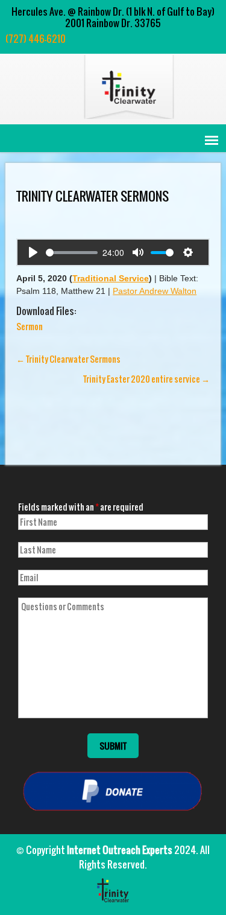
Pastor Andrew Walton (154, 291)
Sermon (29, 326)
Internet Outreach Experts (119, 850)
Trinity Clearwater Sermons (68, 358)
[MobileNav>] (211, 140)
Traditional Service (110, 278)
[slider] (72, 252)
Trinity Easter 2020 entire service (146, 378)
